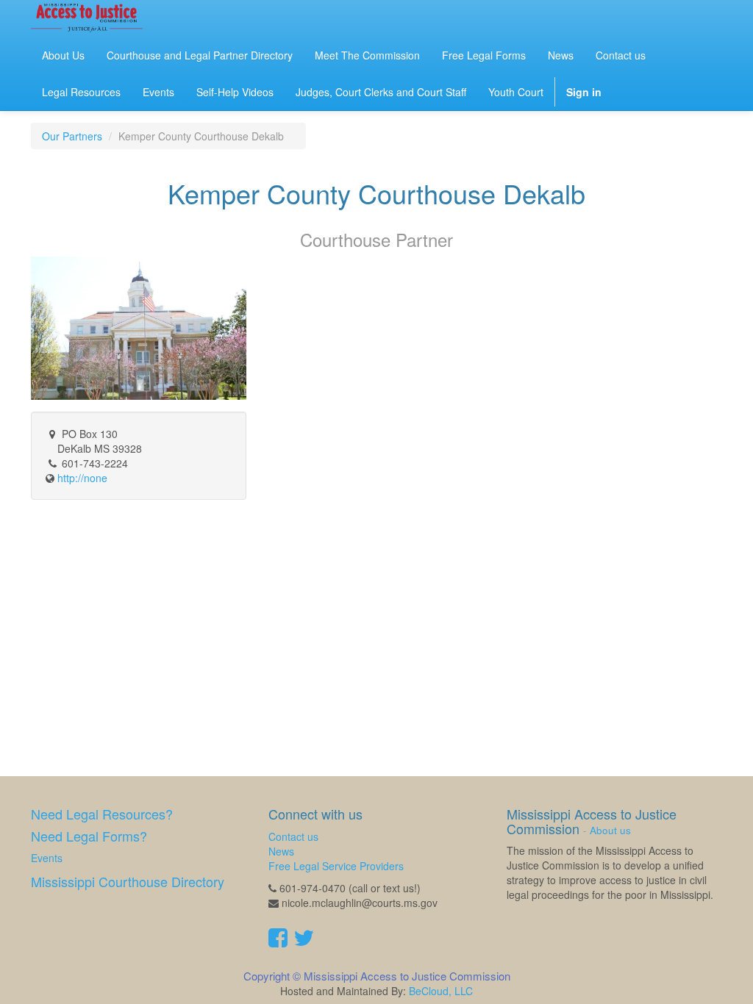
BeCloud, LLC (441, 990)
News (281, 851)
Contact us (293, 836)
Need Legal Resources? (102, 813)
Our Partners (72, 136)
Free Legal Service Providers (336, 865)
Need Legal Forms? (89, 835)
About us (610, 830)
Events (47, 857)
